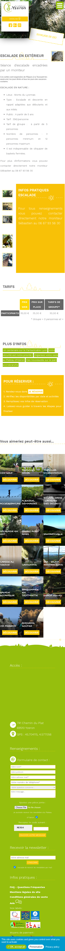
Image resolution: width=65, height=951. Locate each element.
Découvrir (10, 479)
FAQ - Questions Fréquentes (27, 887)
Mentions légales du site (25, 892)
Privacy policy (52, 946)
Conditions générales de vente (29, 896)
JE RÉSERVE (35, 391)
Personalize (36, 946)
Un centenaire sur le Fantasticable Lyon (25, 350)
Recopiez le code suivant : (32, 822)
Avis (12, 903)
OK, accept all (17, 946)
